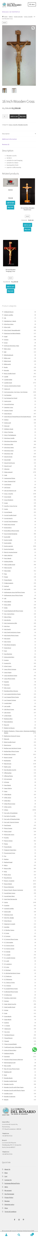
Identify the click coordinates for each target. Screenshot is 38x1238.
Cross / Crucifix (28, 16)
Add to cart (14, 116)
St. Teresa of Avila (9, 982)
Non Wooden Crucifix (10, 770)
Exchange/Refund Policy (12, 1183)
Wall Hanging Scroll (9, 1062)
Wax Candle (7, 1066)
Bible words (7, 364)
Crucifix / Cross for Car (10, 506)
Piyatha (6, 837)
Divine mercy (8, 527)
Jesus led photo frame (10, 675)
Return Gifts (7, 868)
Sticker (6, 1010)
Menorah (6, 739)
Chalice (6, 420)
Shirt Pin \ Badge (9, 918)
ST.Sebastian (8, 995)
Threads (6, 1041)
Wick (5, 1075)
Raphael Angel (8, 862)
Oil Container (8, 779)
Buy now (23, 116)
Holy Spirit (7, 638)
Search (19, 1235)
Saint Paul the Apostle (10, 899)
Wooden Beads (8, 1078)
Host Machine (8, 654)
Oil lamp (6, 782)
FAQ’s (6, 1187)
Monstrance (7, 745)
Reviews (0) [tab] (5, 144)
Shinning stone (8, 915)
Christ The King (8, 432)
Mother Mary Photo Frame (11, 751)
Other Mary (7, 800)
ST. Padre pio (8, 976)
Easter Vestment (9, 549)
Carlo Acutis (7, 401)
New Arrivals (7, 763)
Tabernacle (7, 1029)
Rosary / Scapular (9, 881)
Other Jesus (7, 797)
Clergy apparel (8, 472)
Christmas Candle (9, 438)
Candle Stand (8, 383)
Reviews (7, 1201)
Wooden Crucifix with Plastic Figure (14, 1090)
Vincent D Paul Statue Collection (13, 1059)
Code (5, 475)
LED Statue (7, 712)
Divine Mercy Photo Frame (11, 530)
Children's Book (8, 429)
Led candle (7, 706)
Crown (6, 503)
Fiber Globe (7, 571)
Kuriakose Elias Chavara (11, 691)
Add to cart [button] (27, 225)
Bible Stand (7, 361)
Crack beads (7, 484)
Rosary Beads (8, 884)
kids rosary (7, 688)
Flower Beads (8, 580)
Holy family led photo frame (12, 632)
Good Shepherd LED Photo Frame (13, 611)
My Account (6, 1235)
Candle (6, 376)
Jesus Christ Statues (10, 669)
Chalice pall (7, 423)
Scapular (6, 905)
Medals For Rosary (9, 728)
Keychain (6, 685)
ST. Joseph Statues (9, 958)
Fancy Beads (7, 558)
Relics (6, 865)
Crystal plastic (8, 518)
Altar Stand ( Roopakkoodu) (12, 330)
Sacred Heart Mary (9, 896)
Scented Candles (9, 908)
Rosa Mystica (8, 878)
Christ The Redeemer (10, 435)
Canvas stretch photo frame (12, 386)
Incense (6, 660)
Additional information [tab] (9, 139)
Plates (6, 844)
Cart (6, 1176)
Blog (6, 1173)
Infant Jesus (7, 666)
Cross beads (7, 497)
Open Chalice (8, 788)
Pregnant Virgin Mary (10, 850)
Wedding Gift (7, 1072)
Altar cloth (7, 327)
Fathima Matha (8, 561)
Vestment (7, 1056)
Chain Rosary (8, 413)
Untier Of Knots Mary (10, 1050)
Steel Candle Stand (9, 1007)
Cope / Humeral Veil (9, 481)
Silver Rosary (8, 921)
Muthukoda (7, 760)
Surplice (6, 1022)
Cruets (6, 509)
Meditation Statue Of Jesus (12, 736)
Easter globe (7, 543)
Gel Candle (7, 589)
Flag (5, 574)
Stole (5, 1013)
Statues (6, 1001)
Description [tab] (6, 134)
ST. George (7, 951)
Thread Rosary (8, 1038)
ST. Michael (7, 970)
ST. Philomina (8, 979)
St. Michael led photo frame (12, 973)
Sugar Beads (7, 1019)
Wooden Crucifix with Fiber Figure (13, 1087)
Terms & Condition (10, 1211)
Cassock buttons (9, 404)
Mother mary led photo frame (12, 748)
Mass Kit (6, 725)
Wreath (6, 1099)
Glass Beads (7, 601)
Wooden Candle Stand (10, 1081)
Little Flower (7, 715)
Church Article (8, 456)
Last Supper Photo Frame (11, 697)
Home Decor (7, 648)
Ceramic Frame (8, 410)
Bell (5, 352)
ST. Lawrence (8, 964)
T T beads (7, 1025)
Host (5, 651)
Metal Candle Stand (9, 742)
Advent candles (8, 315)
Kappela (6, 682)
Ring (5, 871)
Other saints (7, 807)
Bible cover (7, 358)
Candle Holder (8, 379)
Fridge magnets (8, 583)
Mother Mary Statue (9, 754)
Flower (6, 577)
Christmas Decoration (10, 441)
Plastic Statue (8, 841)
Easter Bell (7, 537)
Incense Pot (7, 663)
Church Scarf (8, 466)
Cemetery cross (8, 407)
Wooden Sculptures (9, 1096)
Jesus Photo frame (9, 678)
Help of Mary (7, 617)
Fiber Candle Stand (9, 564)
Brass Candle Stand (9, 373)
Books (6, 367)
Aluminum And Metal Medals (12, 333)
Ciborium (6, 469)
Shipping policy (9, 1204)
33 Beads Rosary (8, 312)
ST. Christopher (8, 942)
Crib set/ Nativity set (10, 490)
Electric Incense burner (10, 552)
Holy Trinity (7, 641)
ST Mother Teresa (9, 930)
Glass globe (7, 604)
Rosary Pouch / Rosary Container (13, 890)
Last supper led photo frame (12, 694)
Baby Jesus (7, 349)
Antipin (6, 339)
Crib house (7, 487)
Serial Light (7, 911)
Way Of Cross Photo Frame (11, 1069)
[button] (33, 28)
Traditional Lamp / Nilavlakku (12, 1047)
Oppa (5, 791)
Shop (6, 1208)
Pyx (5, 856)
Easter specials (18, 16)
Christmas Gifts (8, 444)
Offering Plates (8, 776)
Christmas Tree (8, 453)
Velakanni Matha (9, 1053)
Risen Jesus (7, 874)
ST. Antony (7, 936)
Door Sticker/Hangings (10, 534)
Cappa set (7, 389)
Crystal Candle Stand (10, 515)
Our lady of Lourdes (9, 816)
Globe (5, 608)
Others (11, 16)
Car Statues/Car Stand (10, 398)
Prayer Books (8, 847)
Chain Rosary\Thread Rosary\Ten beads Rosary (17, 416)
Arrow (5, 343)
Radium (6, 859)
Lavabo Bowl (7, 703)
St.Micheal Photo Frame (11, 992)
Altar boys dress (8, 324)
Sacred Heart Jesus (9, 893)
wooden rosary (8, 1093)
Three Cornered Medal (10, 1044)
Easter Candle (8, 540)
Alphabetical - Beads (10, 321)
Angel (5, 336)
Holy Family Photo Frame (11, 635)
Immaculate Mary (9, 657)
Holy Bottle (7, 620)
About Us (7, 1169)
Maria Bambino (8, 722)
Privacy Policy (9, 1197)
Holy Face (7, 626)
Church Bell (7, 460)
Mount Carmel (8, 757)
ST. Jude (6, 961)
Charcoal (6, 426)
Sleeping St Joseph (9, 924)
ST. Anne (6, 933)
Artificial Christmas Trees (11, 346)
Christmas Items (9, 447)
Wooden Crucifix (23, 125)
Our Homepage (9, 1194)
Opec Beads (7, 785)
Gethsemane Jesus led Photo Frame (14, 592)
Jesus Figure (7, 672)
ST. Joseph (7, 955)
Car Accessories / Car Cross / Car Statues (15, 392)
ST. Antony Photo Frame (11, 939)
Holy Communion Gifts (10, 623)
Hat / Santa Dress (9, 614)
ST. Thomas (7, 985)
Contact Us (8, 1180)
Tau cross (7, 1032)
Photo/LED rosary (9, 834)
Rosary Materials (9, 887)
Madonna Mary (8, 719)
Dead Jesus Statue (9, 524)
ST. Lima (6, 967)
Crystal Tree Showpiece (11, 521)
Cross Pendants (8, 500)
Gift (5, 598)
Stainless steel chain (10, 998)
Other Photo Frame (9, 804)
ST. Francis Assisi (9, 945)
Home (5, 16)
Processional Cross (9, 853)
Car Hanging (7, 395)
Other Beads (7, 794)
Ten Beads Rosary (9, 1035)
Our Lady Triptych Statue (11, 822)
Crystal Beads (8, 512)
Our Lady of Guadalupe (10, 813)
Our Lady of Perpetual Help (12, 819)
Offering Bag (7, 773)
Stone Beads (7, 1016)
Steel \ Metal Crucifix (10, 1004)
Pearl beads (7, 825)
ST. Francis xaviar (9, 948)
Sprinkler (6, 927)
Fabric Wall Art (8, 555)
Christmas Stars (9, 450)
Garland (6, 586)
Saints (6, 902)
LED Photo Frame (9, 709)
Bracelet (6, 370)
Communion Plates (9, 478)
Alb (5, 318)
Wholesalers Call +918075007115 (11, 12)
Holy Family (7, 629)
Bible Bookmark (8, 355)
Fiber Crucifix (8, 567)
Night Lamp (7, 767)
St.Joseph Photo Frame (11, 988)
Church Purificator (9, 463)
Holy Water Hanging (10, 645)
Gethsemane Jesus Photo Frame (13, 595)
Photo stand (7, 831)
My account (8, 1190)
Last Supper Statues (10, 700)
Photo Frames (8, 828)
